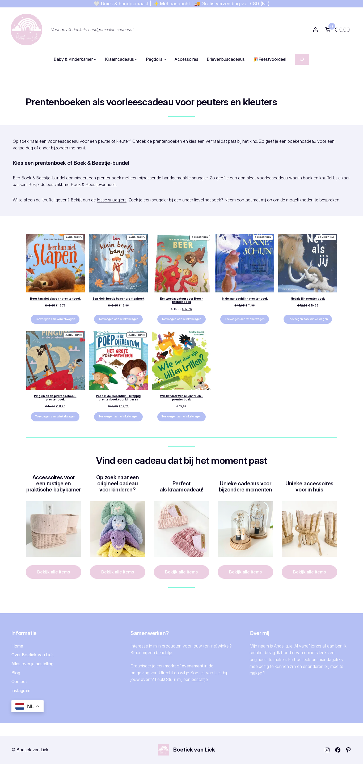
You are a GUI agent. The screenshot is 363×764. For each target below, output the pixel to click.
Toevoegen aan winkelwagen (55, 319)
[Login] (315, 30)
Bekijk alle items (53, 572)
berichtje (164, 652)
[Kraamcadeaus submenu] (136, 59)
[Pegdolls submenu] (164, 59)
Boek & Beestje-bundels (94, 184)
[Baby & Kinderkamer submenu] (95, 59)
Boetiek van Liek (194, 749)
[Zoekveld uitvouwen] (302, 59)
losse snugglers (111, 199)
